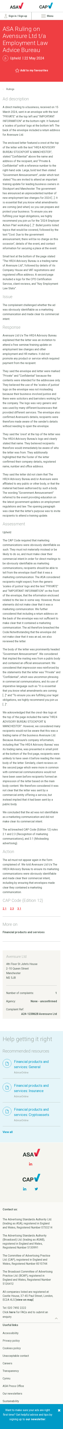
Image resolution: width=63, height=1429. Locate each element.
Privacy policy (11, 1340)
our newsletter (36, 1419)
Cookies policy (12, 1348)
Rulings (10, 89)
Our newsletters (12, 1393)
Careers (7, 1363)
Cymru (6, 1378)
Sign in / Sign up (17, 16)
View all (8, 1132)
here (12, 1312)
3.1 (19, 908)
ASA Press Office (13, 1386)
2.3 (12, 908)
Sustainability (11, 1401)
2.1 (4, 908)
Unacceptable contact (16, 1355)
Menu (49, 16)
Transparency (11, 1371)
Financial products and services (24, 932)
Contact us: (10, 1209)
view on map (24, 1299)
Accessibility (11, 1333)
